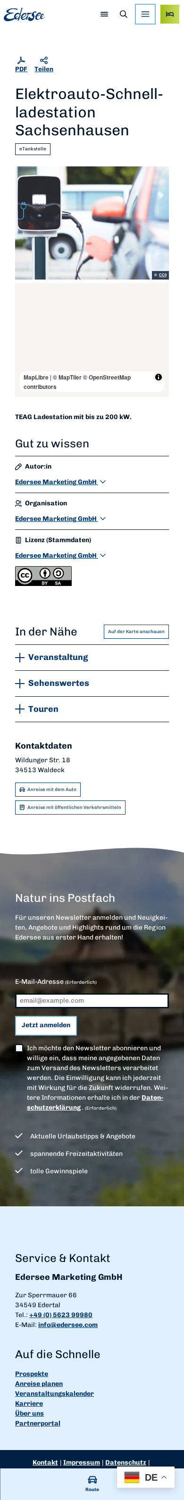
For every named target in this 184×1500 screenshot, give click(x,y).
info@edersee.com (68, 1325)
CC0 (163, 275)
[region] (92, 340)
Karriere (29, 1404)
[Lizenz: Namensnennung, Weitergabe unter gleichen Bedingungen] (43, 584)
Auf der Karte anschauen (136, 632)
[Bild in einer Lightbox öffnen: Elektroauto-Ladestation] (92, 223)
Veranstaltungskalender (54, 1394)
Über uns (29, 1413)
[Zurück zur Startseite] (24, 14)
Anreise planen (39, 1384)
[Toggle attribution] (158, 377)
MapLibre (36, 377)
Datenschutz (125, 1463)
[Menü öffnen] (145, 14)
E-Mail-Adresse (56, 982)
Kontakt (45, 1463)
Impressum (81, 1463)
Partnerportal (37, 1423)
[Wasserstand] (104, 14)
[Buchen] (169, 14)
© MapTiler (67, 377)
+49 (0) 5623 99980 (60, 1315)
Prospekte (31, 1374)
